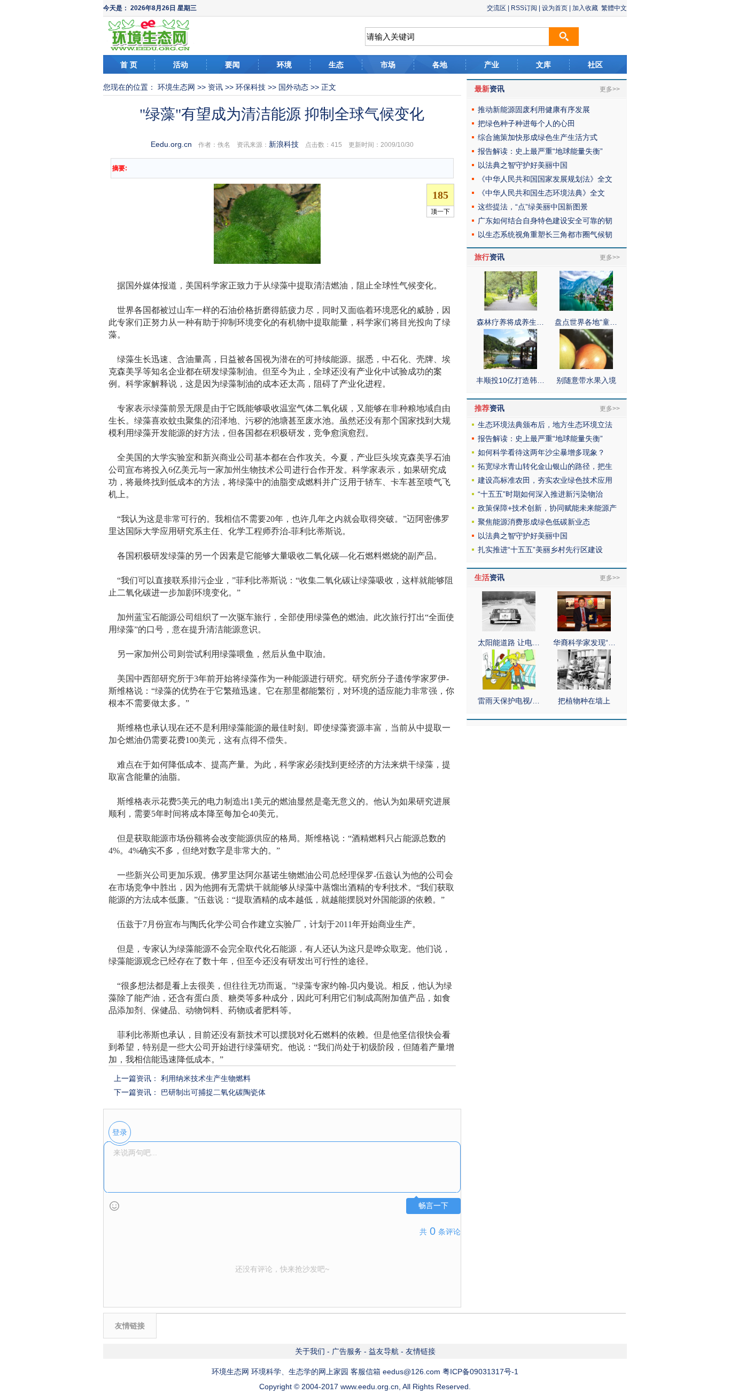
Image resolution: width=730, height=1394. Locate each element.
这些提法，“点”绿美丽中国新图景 (533, 206)
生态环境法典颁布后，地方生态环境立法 (545, 424)
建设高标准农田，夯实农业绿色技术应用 (545, 480)
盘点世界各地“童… (586, 322)
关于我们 (310, 1351)
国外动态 (293, 87)
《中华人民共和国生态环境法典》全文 (541, 193)
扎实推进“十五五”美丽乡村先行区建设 (540, 549)
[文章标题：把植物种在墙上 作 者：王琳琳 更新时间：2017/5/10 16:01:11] (584, 687)
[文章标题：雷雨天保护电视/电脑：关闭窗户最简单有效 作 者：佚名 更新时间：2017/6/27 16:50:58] (508, 687)
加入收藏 (585, 8)
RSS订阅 (524, 8)
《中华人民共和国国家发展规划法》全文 (545, 179)
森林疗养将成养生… (510, 322)
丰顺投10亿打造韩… (510, 380)
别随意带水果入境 (586, 380)
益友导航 (384, 1351)
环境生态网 (176, 87)
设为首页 (555, 8)
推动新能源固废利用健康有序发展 (534, 109)
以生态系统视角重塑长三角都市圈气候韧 (545, 234)
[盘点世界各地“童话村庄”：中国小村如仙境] (586, 308)
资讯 (215, 87)
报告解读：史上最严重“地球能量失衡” (540, 151)
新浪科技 (284, 144)
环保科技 (251, 87)
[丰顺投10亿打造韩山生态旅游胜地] (510, 366)
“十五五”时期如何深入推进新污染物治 (540, 494)
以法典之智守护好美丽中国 (523, 165)
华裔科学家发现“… (584, 642)
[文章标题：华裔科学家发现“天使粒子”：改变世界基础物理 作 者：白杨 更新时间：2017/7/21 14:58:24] (584, 628)
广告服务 (347, 1351)
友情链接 (421, 1351)
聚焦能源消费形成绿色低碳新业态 (534, 522)
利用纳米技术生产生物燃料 (206, 1078)
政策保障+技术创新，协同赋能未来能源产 (547, 508)
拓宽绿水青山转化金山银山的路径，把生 (545, 466)
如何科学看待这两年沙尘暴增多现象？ (541, 452)
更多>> (610, 89)
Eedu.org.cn (171, 144)
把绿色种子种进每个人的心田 (526, 123)
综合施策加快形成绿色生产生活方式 (537, 137)
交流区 (496, 8)
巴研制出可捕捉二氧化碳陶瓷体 (213, 1092)
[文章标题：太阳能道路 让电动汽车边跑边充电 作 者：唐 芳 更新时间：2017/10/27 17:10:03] (508, 628)
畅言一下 (433, 1206)
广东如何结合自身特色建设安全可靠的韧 (545, 220)
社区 (595, 64)
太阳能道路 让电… (509, 642)
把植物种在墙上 (584, 700)
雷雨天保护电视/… (509, 700)
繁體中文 (614, 8)
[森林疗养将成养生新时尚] (510, 308)
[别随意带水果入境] (586, 366)
